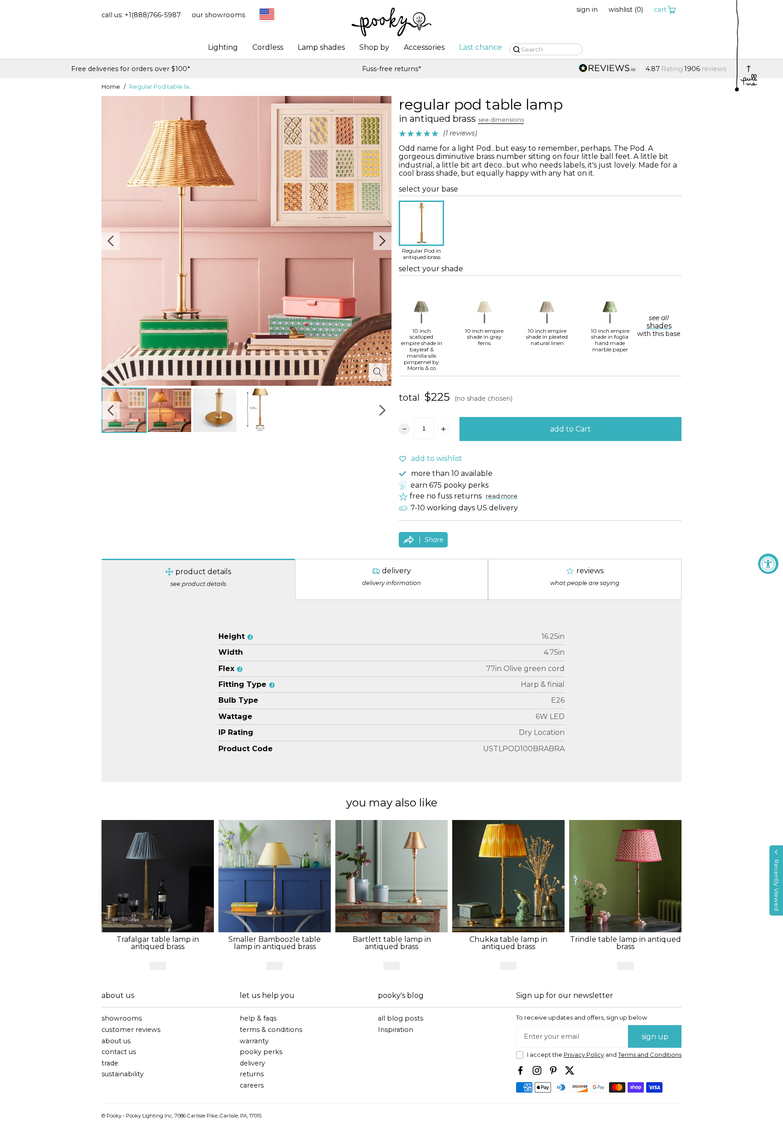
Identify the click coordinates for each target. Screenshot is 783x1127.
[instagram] (536, 1070)
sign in (587, 10)
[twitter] (569, 1070)
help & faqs (258, 1018)
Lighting (223, 47)
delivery (252, 1063)
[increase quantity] (443, 429)
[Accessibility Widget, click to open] (768, 563)
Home (111, 87)
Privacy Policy (584, 1054)
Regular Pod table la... (161, 87)
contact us (119, 1052)
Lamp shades (321, 47)
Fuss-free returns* (130, 69)
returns (252, 1074)
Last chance (480, 47)
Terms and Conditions (650, 1054)
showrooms (122, 1018)
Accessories (424, 47)
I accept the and (604, 1055)
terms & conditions (271, 1030)
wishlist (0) (626, 10)
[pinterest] (553, 1070)
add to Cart (570, 429)
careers (252, 1085)
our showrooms (218, 15)
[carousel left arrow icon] (111, 241)
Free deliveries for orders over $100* (652, 69)
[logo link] (391, 22)
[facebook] (520, 1070)
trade (110, 1063)
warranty (254, 1041)
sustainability (123, 1074)
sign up (655, 1036)
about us (116, 1041)
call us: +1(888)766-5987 (141, 15)
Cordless (267, 47)
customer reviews (131, 1030)
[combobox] (265, 14)
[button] (776, 880)
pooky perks (261, 1052)
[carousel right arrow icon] (382, 241)
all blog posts (400, 1018)
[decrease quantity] (404, 429)
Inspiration (395, 1030)
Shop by (374, 47)
